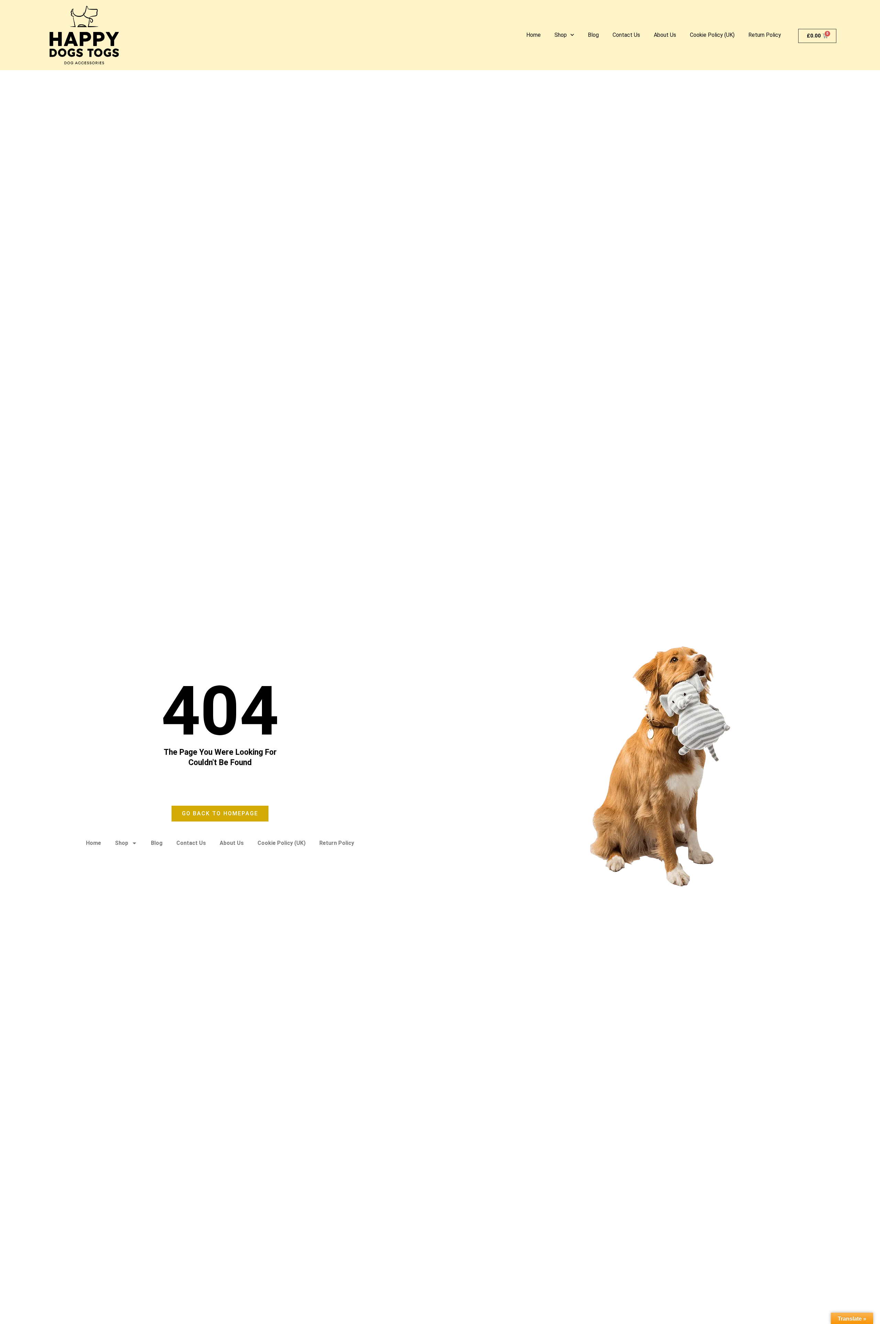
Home (533, 35)
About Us (665, 35)
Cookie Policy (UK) (712, 35)
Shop (560, 35)
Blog (593, 35)
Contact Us (626, 35)
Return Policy (764, 35)
